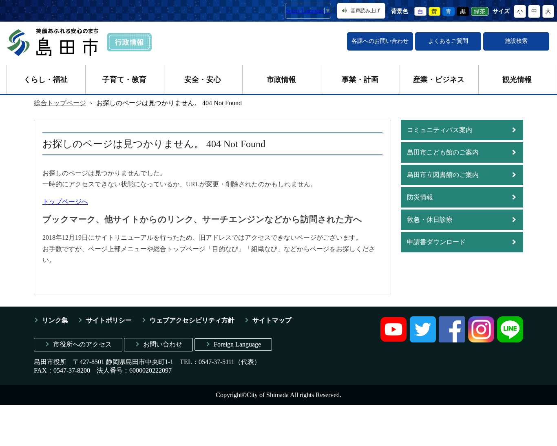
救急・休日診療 (430, 219)
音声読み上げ (365, 10)
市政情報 (281, 79)
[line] (510, 340)
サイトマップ (272, 320)
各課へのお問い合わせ (380, 41)
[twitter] (423, 340)
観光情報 (517, 79)
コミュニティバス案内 (439, 129)
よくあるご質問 (448, 41)
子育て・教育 (124, 79)
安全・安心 (202, 79)
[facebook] (452, 340)
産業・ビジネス (438, 79)
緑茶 (479, 11)
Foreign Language (237, 344)
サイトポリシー (109, 320)
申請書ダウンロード (436, 241)
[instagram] (481, 340)
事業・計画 (360, 79)
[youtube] (393, 340)
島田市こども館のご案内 (443, 152)
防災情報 (420, 197)
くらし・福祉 (46, 79)
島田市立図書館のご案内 (443, 174)
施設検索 (516, 41)
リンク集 (55, 320)
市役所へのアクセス (82, 344)
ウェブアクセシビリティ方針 (192, 320)
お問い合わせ (162, 344)
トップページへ (65, 201)
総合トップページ (60, 102)
